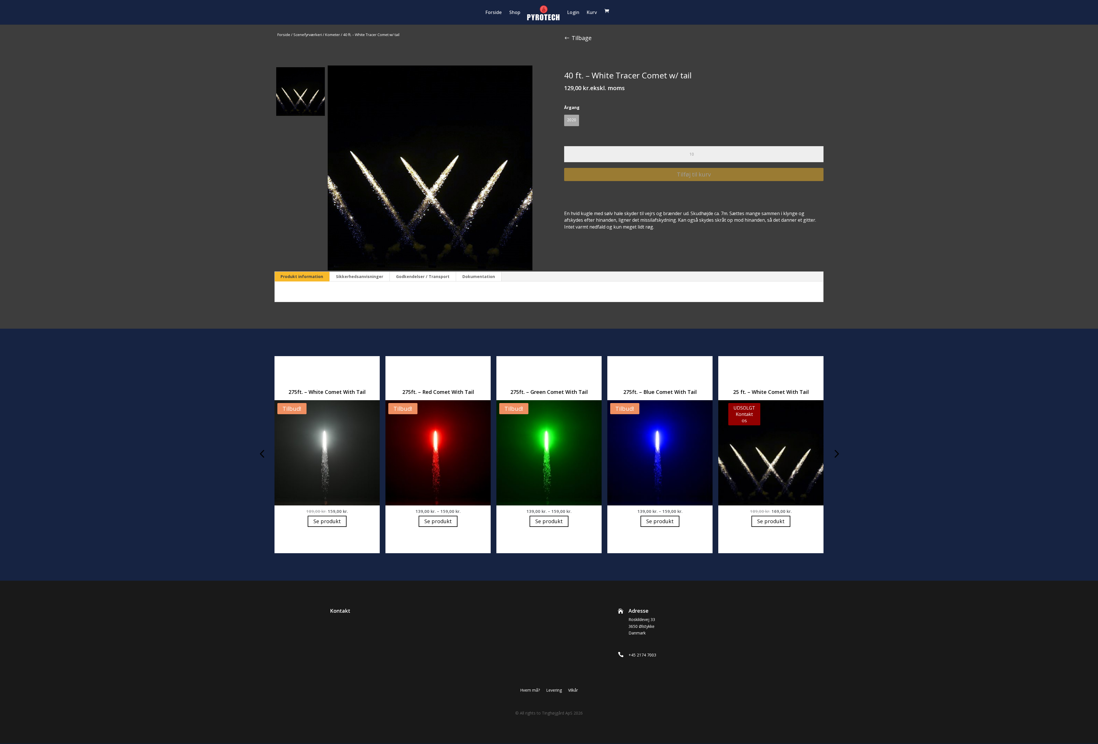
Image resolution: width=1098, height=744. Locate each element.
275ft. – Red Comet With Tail (438, 391)
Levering (554, 690)
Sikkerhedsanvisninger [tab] (359, 276)
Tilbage (582, 38)
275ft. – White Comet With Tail (327, 391)
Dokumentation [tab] (478, 276)
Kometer (332, 34)
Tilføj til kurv (694, 174)
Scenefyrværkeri (307, 34)
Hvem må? (530, 690)
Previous (263, 454)
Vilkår (573, 690)
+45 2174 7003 (642, 655)
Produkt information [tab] (302, 276)
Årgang (572, 107)
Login (573, 12)
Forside (494, 12)
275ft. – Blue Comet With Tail (660, 391)
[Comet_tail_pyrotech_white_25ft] (430, 168)
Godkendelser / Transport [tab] (422, 276)
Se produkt (327, 521)
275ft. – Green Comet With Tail (549, 391)
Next (835, 454)
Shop (514, 12)
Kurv (592, 12)
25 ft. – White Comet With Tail (771, 391)
